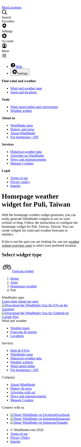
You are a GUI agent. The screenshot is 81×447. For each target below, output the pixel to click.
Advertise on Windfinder (27, 155)
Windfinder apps (21, 125)
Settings (22, 73)
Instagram (63, 418)
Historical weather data (26, 152)
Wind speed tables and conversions (34, 107)
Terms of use (19, 178)
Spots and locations (23, 92)
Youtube (62, 422)
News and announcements (28, 159)
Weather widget (21, 111)
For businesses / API (24, 137)
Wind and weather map (26, 88)
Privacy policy (20, 182)
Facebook (63, 415)
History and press (22, 129)
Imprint (15, 186)
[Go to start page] (2, 3)
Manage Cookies (21, 163)
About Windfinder (22, 133)
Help (19, 66)
